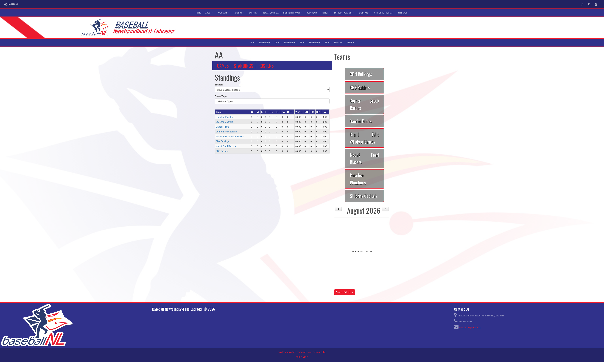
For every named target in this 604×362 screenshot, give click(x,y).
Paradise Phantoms (225, 116)
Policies (326, 12)
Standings (243, 65)
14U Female (288, 42)
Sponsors (363, 12)
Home (198, 12)
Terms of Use (304, 352)
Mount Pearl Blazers (226, 146)
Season (219, 84)
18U (326, 42)
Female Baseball (271, 12)
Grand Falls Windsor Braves (230, 136)
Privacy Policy (319, 352)
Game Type (221, 96)
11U (251, 42)
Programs (222, 12)
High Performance (291, 12)
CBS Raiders (222, 151)
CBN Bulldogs (222, 141)
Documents (312, 12)
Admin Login (302, 356)
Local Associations (343, 12)
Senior (349, 42)
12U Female (263, 42)
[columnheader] (232, 112)
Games (223, 65)
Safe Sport (403, 12)
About (208, 12)
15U (301, 42)
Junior (337, 42)
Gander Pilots (222, 126)
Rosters (266, 65)
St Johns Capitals (224, 121)
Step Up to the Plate (383, 12)
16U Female (313, 42)
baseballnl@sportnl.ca (470, 327)
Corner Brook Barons (226, 131)
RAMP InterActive (286, 352)
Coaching (237, 12)
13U (276, 42)
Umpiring (253, 12)
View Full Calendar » (344, 292)
